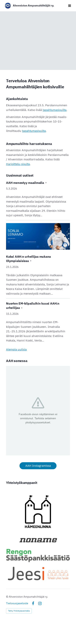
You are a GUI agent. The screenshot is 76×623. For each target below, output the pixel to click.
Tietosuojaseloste (17, 603)
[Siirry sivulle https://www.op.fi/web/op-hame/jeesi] (38, 573)
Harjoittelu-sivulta (18, 164)
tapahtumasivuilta (54, 110)
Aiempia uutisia (16, 349)
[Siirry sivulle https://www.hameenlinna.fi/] (38, 511)
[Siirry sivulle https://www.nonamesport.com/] (38, 540)
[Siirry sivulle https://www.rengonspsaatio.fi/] (38, 555)
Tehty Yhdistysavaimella (19, 611)
